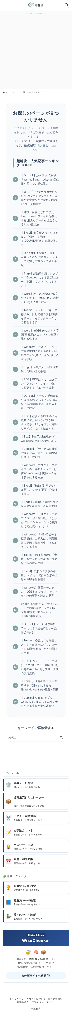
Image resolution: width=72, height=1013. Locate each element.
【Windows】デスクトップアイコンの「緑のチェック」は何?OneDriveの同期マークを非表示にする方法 (39, 471)
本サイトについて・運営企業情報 (44, 998)
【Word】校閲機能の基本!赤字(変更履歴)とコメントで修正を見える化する (40, 334)
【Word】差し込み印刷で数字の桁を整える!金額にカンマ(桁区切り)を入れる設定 (40, 298)
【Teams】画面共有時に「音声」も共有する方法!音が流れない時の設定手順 (39, 559)
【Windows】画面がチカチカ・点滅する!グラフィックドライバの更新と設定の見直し (39, 591)
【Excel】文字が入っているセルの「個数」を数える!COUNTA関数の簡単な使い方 (39, 239)
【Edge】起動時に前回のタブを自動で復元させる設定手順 (39, 504)
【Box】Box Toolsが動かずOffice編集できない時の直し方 (40, 438)
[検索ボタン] (67, 5)
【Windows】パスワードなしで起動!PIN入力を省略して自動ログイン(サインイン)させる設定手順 (40, 353)
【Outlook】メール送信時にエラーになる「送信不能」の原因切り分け (39, 628)
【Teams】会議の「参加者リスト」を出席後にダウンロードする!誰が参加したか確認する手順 (39, 646)
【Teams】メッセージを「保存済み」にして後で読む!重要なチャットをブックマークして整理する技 (39, 316)
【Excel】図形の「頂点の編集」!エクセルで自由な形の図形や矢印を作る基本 (39, 575)
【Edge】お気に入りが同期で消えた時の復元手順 (39, 369)
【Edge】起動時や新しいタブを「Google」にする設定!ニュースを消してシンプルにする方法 (40, 279)
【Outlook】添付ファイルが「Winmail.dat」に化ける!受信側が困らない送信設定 (40, 179)
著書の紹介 (23, 1002)
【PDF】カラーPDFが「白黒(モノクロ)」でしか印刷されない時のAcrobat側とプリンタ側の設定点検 (40, 667)
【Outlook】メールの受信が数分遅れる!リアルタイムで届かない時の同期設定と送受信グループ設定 (39, 402)
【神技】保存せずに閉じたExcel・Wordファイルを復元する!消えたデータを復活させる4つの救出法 (39, 218)
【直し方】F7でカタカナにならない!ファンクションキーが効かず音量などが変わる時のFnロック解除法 (39, 198)
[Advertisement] (36, 52)
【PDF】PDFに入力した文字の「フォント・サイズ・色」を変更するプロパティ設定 (39, 383)
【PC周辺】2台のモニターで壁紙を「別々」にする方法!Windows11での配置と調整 (40, 685)
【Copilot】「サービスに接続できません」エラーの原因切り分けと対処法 (39, 453)
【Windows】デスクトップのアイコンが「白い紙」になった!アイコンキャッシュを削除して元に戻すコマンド (39, 520)
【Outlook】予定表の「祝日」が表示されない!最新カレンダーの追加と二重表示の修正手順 (39, 259)
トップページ (17, 998)
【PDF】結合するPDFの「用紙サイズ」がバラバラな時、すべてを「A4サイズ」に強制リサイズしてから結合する (39, 422)
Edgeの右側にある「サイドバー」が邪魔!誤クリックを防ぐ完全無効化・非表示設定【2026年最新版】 (39, 610)
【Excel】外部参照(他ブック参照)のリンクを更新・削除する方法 (39, 490)
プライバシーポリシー (43, 1002)
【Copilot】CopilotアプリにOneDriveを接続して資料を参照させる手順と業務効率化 (39, 702)
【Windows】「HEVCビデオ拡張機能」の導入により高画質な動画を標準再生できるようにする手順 (39, 540)
